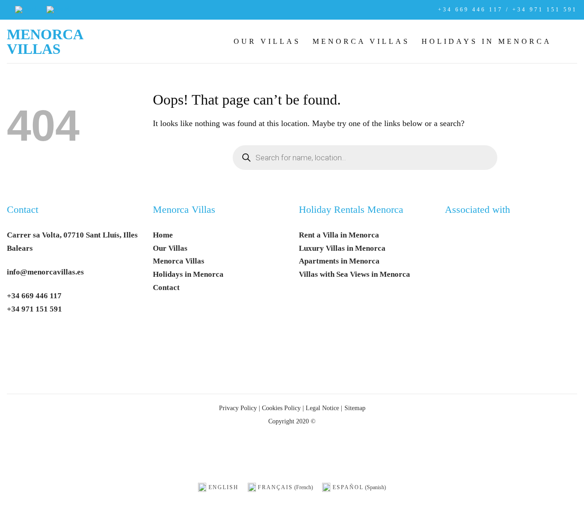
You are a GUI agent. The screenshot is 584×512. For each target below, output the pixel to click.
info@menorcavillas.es (45, 272)
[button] (570, 41)
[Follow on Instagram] (39, 337)
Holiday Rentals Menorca (351, 209)
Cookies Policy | (283, 408)
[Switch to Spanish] (59, 10)
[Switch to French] (26, 10)
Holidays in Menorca (487, 41)
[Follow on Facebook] (17, 337)
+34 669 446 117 (34, 295)
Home (163, 235)
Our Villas (267, 41)
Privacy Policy (238, 408)
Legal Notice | (323, 408)
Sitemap (354, 408)
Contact (22, 209)
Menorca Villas (45, 41)
